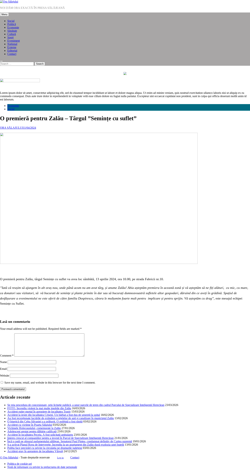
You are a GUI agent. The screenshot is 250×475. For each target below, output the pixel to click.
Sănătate (12, 30)
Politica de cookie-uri (19, 463)
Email (3, 368)
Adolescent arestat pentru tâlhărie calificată (32, 431)
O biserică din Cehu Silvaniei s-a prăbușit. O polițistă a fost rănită (45, 421)
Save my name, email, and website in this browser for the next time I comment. (49, 382)
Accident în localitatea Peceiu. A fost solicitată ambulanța (40, 434)
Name (3, 362)
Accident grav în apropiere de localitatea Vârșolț (35, 451)
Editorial (12, 50)
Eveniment (13, 40)
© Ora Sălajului (9, 457)
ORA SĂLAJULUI (11, 127)
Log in (60, 457)
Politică (11, 24)
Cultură (11, 34)
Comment (7, 355)
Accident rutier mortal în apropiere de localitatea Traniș (39, 411)
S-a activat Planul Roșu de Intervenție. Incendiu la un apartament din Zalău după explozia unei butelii (65, 444)
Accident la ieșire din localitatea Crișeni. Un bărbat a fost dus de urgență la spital (53, 414)
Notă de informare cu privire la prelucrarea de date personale (42, 467)
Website (4, 375)
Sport (10, 37)
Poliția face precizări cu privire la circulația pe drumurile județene (44, 447)
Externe (11, 47)
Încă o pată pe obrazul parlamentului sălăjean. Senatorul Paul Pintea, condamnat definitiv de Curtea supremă (69, 441)
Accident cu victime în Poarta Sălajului (29, 424)
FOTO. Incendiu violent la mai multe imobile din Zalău (39, 408)
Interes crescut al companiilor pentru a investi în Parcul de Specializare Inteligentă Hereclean (60, 438)
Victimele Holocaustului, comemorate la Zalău (34, 428)
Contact (11, 53)
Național (12, 44)
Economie (13, 27)
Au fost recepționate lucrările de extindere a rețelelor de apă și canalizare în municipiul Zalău (60, 418)
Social (10, 20)
